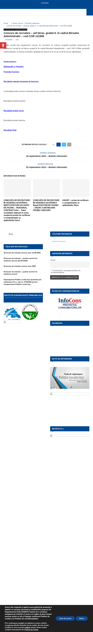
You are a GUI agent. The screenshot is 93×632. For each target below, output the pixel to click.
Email (53, 260)
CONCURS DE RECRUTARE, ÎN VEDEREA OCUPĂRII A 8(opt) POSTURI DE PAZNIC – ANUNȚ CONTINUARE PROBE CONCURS (46, 205)
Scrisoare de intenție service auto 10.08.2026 (22, 253)
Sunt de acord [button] (65, 618)
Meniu (11, 234)
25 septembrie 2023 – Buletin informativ (46, 167)
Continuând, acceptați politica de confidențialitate (65, 271)
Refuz (81, 618)
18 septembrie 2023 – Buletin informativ (46, 156)
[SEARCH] (86, 241)
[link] (27, 627)
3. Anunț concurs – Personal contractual (15, 29)
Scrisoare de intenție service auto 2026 (20, 266)
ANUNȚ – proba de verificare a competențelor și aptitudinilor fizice (75, 202)
